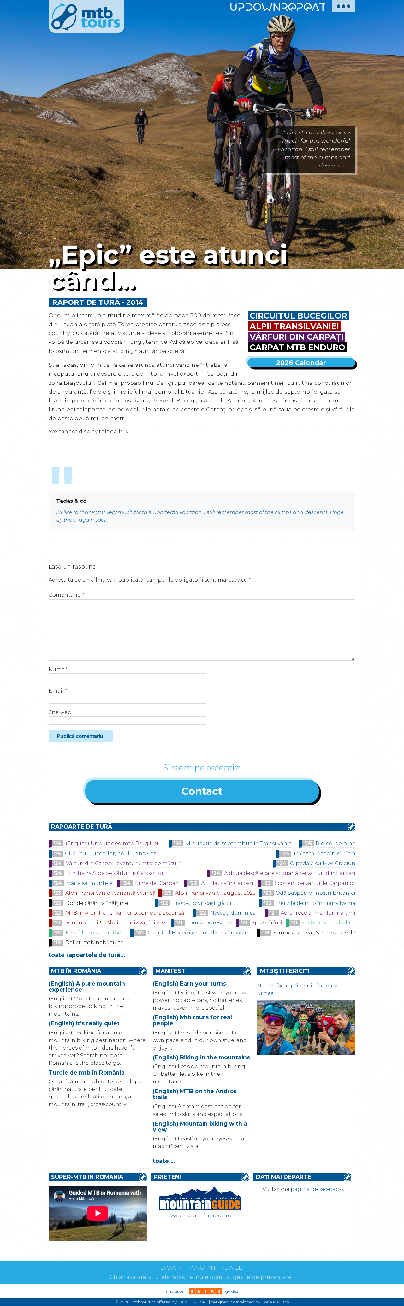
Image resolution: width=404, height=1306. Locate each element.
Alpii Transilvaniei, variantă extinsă (110, 893)
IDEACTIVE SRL (193, 1302)
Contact (202, 791)
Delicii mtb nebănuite (94, 943)
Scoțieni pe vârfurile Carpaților (315, 883)
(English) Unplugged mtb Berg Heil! (114, 843)
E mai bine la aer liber (94, 933)
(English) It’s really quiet (84, 1023)
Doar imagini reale (202, 1267)
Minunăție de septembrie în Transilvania (238, 843)
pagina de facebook (317, 1189)
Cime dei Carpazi (157, 883)
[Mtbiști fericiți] (306, 1053)
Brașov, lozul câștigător (202, 903)
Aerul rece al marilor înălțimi (318, 913)
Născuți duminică (233, 913)
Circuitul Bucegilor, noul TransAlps (110, 854)
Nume (58, 669)
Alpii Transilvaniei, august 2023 (215, 893)
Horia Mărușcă (275, 1302)
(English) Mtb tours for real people (192, 1020)
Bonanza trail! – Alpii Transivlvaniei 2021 (116, 923)
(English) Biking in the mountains (201, 1057)
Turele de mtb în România (87, 1072)
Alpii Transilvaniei (294, 326)
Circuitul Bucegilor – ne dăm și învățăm (199, 933)
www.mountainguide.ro (200, 1216)
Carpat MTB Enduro (297, 347)
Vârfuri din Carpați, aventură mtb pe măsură (123, 863)
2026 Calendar (301, 362)
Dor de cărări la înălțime (96, 903)
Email (58, 691)
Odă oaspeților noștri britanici (315, 893)
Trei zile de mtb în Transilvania (315, 903)
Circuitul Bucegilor (298, 315)
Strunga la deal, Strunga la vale (314, 933)
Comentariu (66, 595)
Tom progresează (209, 923)
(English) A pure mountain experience (87, 986)
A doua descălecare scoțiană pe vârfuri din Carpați (289, 873)
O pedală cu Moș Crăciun (322, 863)
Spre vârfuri (267, 923)
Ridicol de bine (335, 843)
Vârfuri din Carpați (297, 337)
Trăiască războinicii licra (324, 854)
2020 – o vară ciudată (328, 923)
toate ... (164, 1160)
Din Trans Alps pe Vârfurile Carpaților (115, 873)
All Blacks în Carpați (227, 883)
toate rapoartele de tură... (87, 955)
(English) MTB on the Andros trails (195, 1094)
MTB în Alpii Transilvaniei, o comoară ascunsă (124, 913)
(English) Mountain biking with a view (200, 1126)
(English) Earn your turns (189, 983)
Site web (60, 712)
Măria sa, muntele (89, 883)
